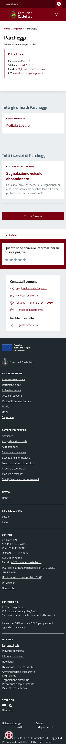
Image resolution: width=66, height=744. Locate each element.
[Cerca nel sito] (55, 15)
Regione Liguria (11, 3)
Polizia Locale (16, 54)
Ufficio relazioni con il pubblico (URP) (22, 577)
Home (7, 28)
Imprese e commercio (14, 468)
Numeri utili (8, 588)
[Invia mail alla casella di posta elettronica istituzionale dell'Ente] (26, 562)
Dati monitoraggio (12, 723)
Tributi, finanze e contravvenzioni (20, 479)
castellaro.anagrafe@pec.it (28, 73)
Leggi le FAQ (9, 676)
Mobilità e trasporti (12, 474)
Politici (5, 406)
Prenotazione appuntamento (18, 684)
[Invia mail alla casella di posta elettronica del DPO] (18, 607)
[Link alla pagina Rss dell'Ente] (10, 705)
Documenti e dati (11, 385)
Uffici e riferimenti (15, 118)
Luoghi (5, 516)
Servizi (39, 723)
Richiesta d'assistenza (14, 688)
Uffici (5, 412)
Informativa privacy (13, 656)
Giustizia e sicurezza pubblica (21, 166)
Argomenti (18, 28)
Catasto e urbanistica (14, 452)
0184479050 (25, 65)
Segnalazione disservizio (15, 680)
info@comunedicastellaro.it (30, 69)
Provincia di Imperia (13, 651)
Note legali (8, 661)
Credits (19, 727)
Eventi (5, 522)
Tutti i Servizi (33, 216)
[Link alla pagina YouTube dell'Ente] (4, 705)
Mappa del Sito (46, 727)
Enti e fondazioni (11, 390)
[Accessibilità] (9, 735)
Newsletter (8, 710)
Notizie (6, 498)
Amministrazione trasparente (18, 672)
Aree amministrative (13, 379)
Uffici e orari (8, 583)
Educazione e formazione (16, 458)
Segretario (8, 417)
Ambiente (7, 436)
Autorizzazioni (10, 447)
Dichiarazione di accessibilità (18, 667)
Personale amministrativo (16, 401)
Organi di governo (12, 396)
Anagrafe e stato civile (14, 441)
